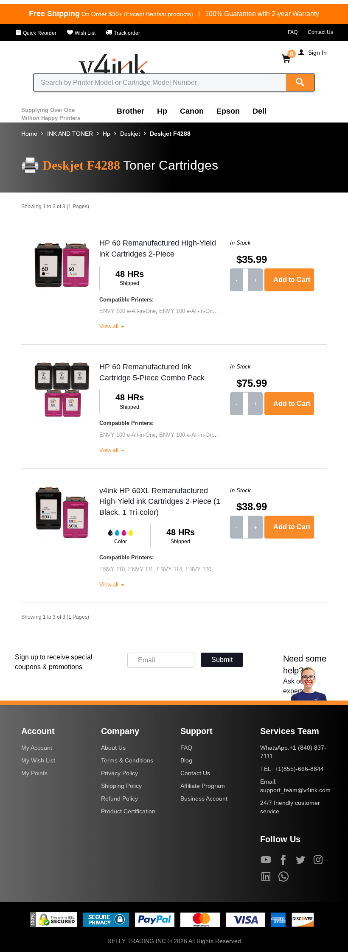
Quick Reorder (39, 33)
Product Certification (128, 811)
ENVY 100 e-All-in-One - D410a (197, 311)
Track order (126, 33)
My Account (36, 747)
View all (109, 326)
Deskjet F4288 (170, 133)
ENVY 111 (140, 569)
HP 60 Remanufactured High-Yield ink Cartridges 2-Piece (157, 248)
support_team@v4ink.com (295, 790)
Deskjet (130, 133)
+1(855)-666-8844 (299, 768)
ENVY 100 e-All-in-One (127, 311)
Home (29, 133)
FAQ (292, 32)
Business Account (203, 798)
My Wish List (38, 760)
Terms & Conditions (127, 760)
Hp (162, 111)
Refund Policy (119, 798)
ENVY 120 (198, 569)
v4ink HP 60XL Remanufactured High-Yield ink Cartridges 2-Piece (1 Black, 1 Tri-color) (159, 501)
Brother (130, 111)
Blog (186, 760)
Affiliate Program (202, 785)
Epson (228, 111)
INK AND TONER (70, 133)
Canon (192, 111)
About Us (113, 747)
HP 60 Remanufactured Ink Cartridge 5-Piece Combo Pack (152, 372)
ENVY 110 (112, 569)
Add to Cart (291, 279)
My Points (34, 773)
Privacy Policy (119, 773)
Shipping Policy (121, 785)
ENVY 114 (169, 569)
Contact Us (320, 32)
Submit (222, 659)
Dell (260, 111)
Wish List (84, 33)
